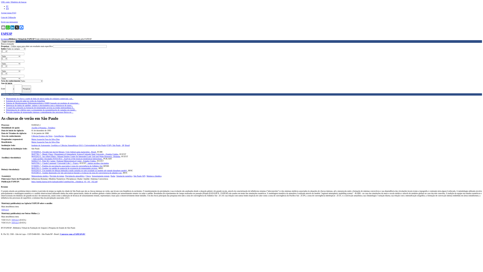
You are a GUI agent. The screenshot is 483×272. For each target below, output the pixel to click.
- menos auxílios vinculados (97, 163)
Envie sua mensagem (9, 22)
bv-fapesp (5, 39)
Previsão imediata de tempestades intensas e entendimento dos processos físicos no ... (39, 112)
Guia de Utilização (8, 17)
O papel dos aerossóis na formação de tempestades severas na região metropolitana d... (40, 108)
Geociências (59, 136)
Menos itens (14, 207)
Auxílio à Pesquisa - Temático (43, 128)
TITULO (5, 210)
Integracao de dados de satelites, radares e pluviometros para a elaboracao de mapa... (39, 105)
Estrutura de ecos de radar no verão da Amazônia (25, 101)
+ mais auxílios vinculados (42, 159)
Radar (113, 176)
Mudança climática (154, 176)
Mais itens (5, 207)
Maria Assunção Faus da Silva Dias (45, 139)
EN (7, 9)
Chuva (88, 176)
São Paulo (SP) (139, 176)
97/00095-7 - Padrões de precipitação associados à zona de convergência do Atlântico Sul (66, 166)
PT (7, 6)
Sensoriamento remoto (101, 176)
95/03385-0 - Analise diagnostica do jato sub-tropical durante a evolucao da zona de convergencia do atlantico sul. (76, 173)
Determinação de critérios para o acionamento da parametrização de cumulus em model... (41, 110)
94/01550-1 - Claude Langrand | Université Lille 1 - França (54, 163)
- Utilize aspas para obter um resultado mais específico (27, 46)
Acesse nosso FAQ (8, 13)
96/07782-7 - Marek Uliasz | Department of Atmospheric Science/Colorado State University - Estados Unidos (74, 154)
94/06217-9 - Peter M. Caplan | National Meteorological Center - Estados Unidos (63, 161)
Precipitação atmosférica (75, 176)
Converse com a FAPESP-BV (72, 234)
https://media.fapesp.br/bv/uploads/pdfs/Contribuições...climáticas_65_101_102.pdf (64, 182)
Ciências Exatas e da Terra (41, 136)
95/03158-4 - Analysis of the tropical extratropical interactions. (77, 159)
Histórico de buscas (18, 2)
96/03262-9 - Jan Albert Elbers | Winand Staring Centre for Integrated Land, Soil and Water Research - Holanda (75, 156)
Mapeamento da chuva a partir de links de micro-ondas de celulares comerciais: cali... (39, 99)
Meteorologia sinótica (40, 176)
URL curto (5, 2)
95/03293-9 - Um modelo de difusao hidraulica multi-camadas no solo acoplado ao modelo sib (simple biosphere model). (79, 170)
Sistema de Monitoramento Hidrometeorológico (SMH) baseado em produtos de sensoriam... (42, 103)
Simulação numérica (124, 176)
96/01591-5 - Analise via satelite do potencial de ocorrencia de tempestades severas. (64, 168)
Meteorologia (70, 136)
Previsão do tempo (57, 176)
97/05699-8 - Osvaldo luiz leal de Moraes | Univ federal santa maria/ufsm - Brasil (63, 152)
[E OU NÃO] (4, 51)
